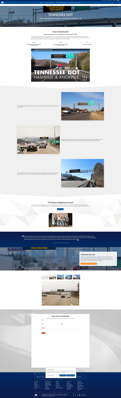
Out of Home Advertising (61, 2)
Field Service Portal (80, 383)
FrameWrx (57, 384)
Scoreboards (47, 387)
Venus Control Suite (59, 387)
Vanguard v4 (58, 386)
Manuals (35, 386)
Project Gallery (69, 388)
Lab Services (79, 384)
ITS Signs (46, 386)
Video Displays (47, 389)
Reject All (62, 375)
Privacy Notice (55, 395)
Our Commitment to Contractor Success (89, 263)
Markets (40, 373)
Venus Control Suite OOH (59, 388)
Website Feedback (44, 395)
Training (35, 388)
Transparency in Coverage (62, 395)
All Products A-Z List (48, 382)
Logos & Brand (69, 387)
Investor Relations (69, 384)
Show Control (58, 385)
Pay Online (79, 390)
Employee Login (79, 382)
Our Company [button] (114, 0)
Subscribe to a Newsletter (43, 376)
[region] (61, 372)
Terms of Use (50, 395)
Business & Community (49, 2)
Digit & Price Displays (48, 384)
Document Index (36, 387)
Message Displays (47, 385)
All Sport (57, 382)
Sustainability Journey (70, 386)
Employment (68, 383)
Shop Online (79, 376)
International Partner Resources (80, 387)
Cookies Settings (51, 375)
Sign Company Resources (81, 388)
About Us (68, 382)
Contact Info (36, 382)
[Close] (75, 368)
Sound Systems (47, 388)
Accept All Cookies (70, 375)
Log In (103, 0)
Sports (41, 2)
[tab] (44, 277)
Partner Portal (109, 0)
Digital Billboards (47, 383)
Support (105, 0)
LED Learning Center (80, 385)
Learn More (60, 209)
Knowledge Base (36, 385)
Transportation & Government (74, 2)
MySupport (36, 384)
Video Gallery (69, 389)
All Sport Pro (58, 383)
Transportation (50, 4)
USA (119, 0)
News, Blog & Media (70, 385)
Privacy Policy (60, 372)
